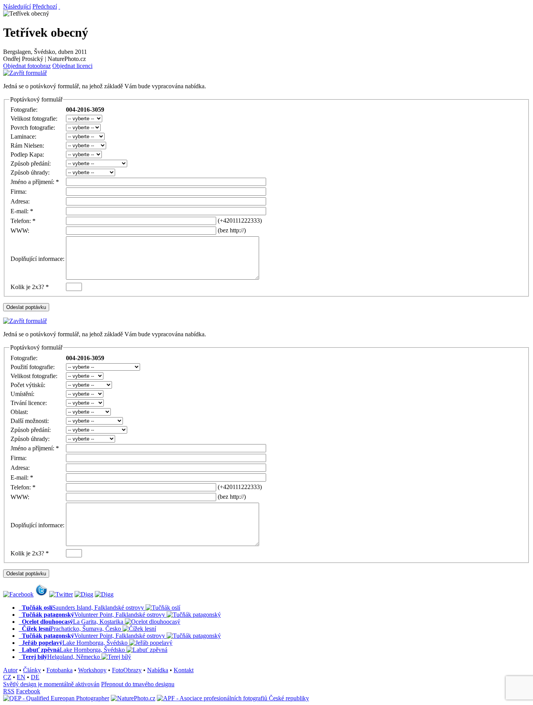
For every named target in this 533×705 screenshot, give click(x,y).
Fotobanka (59, 670)
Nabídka (157, 670)
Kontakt (184, 670)
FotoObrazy (127, 670)
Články (32, 670)
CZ (7, 677)
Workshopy (92, 670)
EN (21, 677)
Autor (10, 670)
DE (35, 677)
